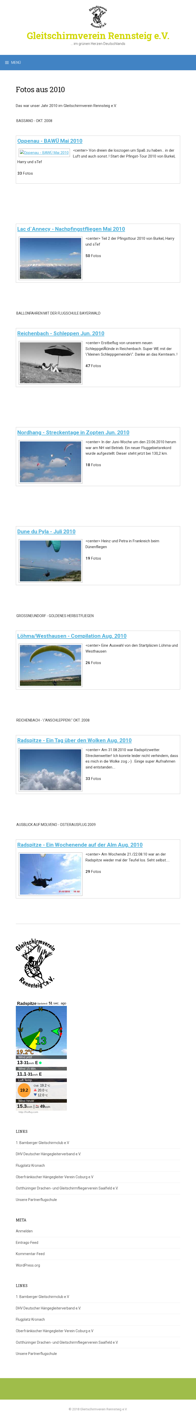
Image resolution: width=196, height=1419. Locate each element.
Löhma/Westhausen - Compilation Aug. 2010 (72, 636)
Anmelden (24, 1231)
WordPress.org (28, 1265)
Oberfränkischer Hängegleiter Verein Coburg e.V (54, 1177)
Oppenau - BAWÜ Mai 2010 (49, 141)
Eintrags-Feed (27, 1243)
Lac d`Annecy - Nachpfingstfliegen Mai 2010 (71, 229)
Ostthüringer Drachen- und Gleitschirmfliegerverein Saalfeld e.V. (67, 1188)
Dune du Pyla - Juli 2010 (46, 531)
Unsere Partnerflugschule (36, 1200)
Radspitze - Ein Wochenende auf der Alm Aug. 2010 (80, 845)
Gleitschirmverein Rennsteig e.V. (98, 35)
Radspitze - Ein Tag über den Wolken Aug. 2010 (74, 740)
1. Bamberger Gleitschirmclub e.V (42, 1143)
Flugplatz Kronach (30, 1165)
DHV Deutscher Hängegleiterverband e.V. (48, 1154)
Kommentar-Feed (30, 1254)
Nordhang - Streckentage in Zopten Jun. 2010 (73, 432)
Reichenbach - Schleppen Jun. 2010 (60, 333)
